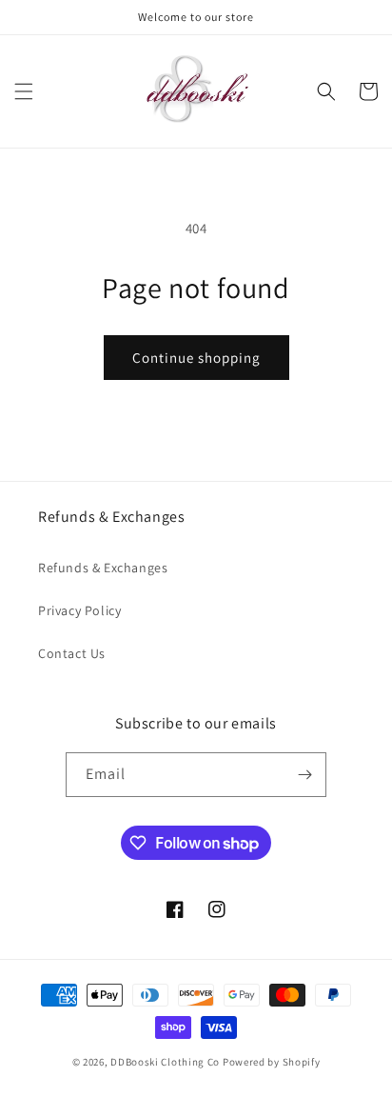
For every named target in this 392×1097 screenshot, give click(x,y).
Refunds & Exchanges (102, 567)
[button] (24, 91)
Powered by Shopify (272, 1061)
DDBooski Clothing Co (165, 1061)
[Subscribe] (304, 774)
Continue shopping (196, 358)
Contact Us (72, 653)
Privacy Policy (79, 610)
